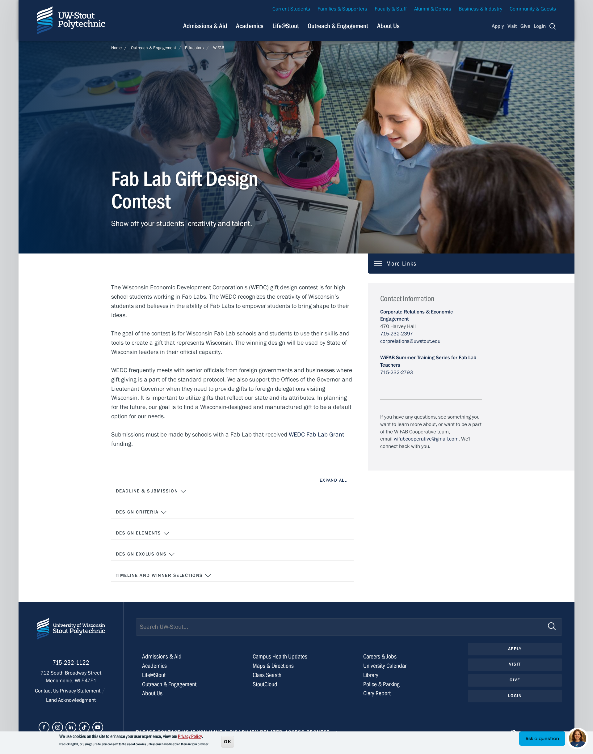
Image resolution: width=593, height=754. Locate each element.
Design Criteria (138, 512)
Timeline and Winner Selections (160, 575)
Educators (194, 47)
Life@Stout (285, 26)
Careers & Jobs (380, 656)
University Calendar (384, 665)
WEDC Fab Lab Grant (316, 434)
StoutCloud (265, 684)
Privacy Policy (190, 736)
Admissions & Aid (205, 26)
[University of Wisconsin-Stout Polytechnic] (71, 634)
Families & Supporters (342, 9)
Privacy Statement (81, 691)
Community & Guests (533, 9)
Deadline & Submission (148, 491)
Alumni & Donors (432, 9)
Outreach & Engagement (338, 26)
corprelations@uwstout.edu (410, 341)
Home (116, 47)
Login (540, 26)
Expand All (333, 480)
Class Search (267, 675)
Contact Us (47, 691)
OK (227, 741)
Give (525, 26)
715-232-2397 (396, 334)
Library (370, 675)
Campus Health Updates (280, 656)
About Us (388, 26)
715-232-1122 (71, 663)
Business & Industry (480, 9)
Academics (249, 26)
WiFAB (218, 47)
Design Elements (139, 533)
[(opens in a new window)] (44, 727)
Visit (512, 26)
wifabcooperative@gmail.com (426, 439)
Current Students (291, 9)
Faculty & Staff (391, 9)
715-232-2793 (396, 372)
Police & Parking (381, 684)
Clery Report (377, 693)
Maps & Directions (273, 665)
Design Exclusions (142, 554)
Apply (498, 26)
